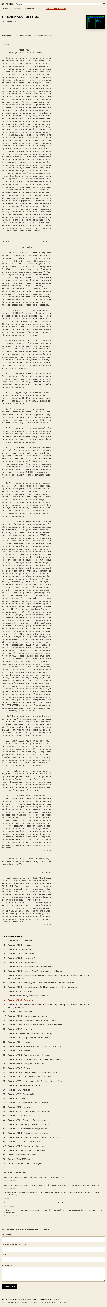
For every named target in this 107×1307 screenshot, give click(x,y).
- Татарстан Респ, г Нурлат (27, 1120)
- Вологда (19, 949)
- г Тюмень (20, 1042)
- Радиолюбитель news (22, 1154)
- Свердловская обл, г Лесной (29, 1077)
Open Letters (30, 8)
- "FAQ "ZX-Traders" (20, 1159)
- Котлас (19, 1098)
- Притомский (21, 958)
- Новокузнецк (22, 954)
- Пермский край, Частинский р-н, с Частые (35, 971)
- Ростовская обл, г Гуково (27, 1016)
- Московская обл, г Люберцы (29, 1102)
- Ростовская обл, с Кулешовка (29, 1133)
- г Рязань (20, 1116)
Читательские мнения (43, 36)
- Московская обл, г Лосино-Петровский (34, 1137)
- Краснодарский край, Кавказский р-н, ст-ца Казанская (41, 982)
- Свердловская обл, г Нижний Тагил (32, 1072)
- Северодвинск (23, 962)
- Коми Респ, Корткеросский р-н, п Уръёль (34, 1059)
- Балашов (20, 945)
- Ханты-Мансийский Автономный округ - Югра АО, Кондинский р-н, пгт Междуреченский (48, 977)
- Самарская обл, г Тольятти (28, 1124)
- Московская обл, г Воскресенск (31, 966)
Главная (5, 8)
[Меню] (103, 4)
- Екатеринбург (22, 1094)
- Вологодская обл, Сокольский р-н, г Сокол (36, 1046)
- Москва (19, 1090)
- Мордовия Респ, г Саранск (28, 995)
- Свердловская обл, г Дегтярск (31, 1033)
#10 (40, 8)
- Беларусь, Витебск (24, 1085)
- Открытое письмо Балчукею (25, 1163)
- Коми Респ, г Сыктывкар (27, 1150)
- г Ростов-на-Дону (24, 1142)
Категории (6, 36)
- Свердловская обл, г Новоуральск (32, 1020)
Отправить (10, 1286)
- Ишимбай (20, 940)
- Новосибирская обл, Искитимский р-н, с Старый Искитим (42, 987)
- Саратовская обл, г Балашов (29, 1037)
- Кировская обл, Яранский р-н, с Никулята (35, 1025)
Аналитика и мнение (22, 36)
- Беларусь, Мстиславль (26, 1063)
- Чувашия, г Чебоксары (26, 1146)
